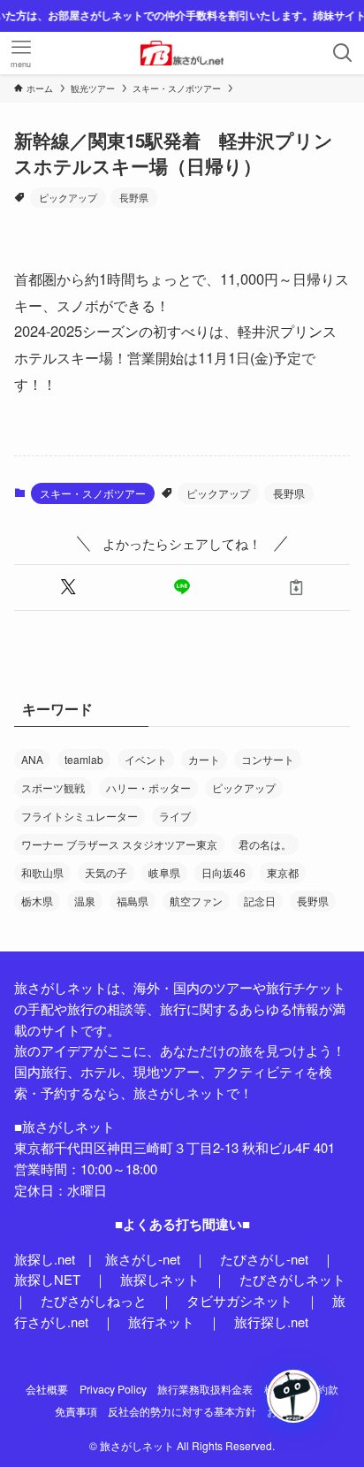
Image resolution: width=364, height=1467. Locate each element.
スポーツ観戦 (53, 787)
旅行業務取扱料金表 (205, 1389)
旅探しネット (160, 1279)
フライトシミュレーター (79, 815)
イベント (146, 759)
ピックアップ (68, 197)
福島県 (132, 900)
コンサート (267, 759)
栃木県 (37, 900)
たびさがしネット (292, 1279)
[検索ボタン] (343, 53)
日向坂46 (223, 872)
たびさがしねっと (94, 1300)
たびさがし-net (264, 1258)
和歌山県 (42, 872)
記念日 (260, 900)
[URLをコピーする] (296, 587)
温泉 (84, 900)
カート (204, 759)
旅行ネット (161, 1321)
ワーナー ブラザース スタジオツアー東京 (119, 844)
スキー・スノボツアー (93, 492)
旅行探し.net (271, 1321)
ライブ (175, 815)
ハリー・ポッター (148, 787)
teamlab (83, 759)
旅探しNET (47, 1279)
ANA (32, 759)
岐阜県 (164, 872)
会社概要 (47, 1389)
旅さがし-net (142, 1258)
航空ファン (196, 900)
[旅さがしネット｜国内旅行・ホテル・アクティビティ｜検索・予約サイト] (182, 53)
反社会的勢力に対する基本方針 (182, 1411)
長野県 (133, 197)
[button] (67, 587)
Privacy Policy (113, 1389)
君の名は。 (265, 844)
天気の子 (106, 872)
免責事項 (76, 1411)
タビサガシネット (239, 1300)
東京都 (283, 872)
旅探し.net (44, 1258)
